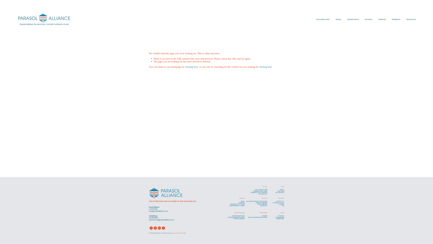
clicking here (191, 66)
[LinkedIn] (155, 228)
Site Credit (183, 233)
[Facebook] (151, 228)
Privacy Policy (176, 233)
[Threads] (163, 228)
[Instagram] (159, 228)
